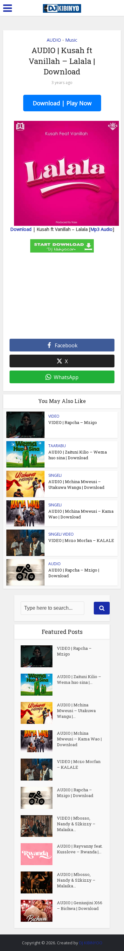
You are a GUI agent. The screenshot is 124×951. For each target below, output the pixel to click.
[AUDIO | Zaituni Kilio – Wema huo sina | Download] (39, 685)
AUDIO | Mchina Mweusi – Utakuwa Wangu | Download (76, 484)
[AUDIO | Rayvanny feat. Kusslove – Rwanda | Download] (39, 854)
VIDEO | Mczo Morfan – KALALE (81, 540)
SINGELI (55, 475)
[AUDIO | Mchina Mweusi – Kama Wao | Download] (39, 741)
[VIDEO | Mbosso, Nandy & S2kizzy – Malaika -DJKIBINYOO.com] (39, 826)
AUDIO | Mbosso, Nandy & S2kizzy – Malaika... (76, 880)
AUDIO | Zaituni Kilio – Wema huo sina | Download (77, 455)
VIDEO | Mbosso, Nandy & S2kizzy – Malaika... (76, 823)
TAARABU (57, 445)
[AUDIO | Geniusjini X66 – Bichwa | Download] (39, 911)
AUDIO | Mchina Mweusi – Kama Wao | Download (79, 738)
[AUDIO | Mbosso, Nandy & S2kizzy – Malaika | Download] (39, 882)
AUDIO (54, 40)
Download (20, 229)
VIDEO (53, 416)
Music (71, 40)
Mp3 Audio (101, 229)
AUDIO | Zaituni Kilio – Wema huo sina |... (79, 679)
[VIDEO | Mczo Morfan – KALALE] (39, 770)
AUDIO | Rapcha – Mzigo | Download (75, 792)
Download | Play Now (62, 103)
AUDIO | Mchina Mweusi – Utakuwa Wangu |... (76, 710)
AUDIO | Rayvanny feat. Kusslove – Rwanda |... (80, 849)
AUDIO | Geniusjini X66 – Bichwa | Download (79, 905)
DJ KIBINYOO (90, 943)
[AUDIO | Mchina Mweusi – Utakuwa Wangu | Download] (39, 713)
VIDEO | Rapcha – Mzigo (72, 422)
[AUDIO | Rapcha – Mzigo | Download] (39, 798)
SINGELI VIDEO (61, 534)
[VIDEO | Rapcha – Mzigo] (39, 656)
